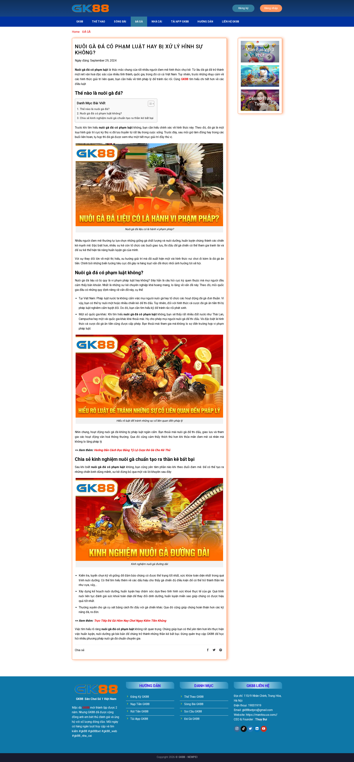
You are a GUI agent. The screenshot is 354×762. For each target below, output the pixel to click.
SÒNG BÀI (120, 21)
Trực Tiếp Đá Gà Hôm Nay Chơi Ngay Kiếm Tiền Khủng (130, 620)
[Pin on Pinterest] (220, 650)
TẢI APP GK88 (180, 21)
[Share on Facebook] (207, 650)
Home (76, 32)
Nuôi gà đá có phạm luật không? (101, 113)
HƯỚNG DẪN (205, 21)
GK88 (79, 21)
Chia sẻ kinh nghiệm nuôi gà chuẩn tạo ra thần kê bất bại (116, 118)
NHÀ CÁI (157, 21)
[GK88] (90, 8)
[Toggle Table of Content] (149, 104)
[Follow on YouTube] (264, 729)
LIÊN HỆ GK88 (230, 21)
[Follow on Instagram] (237, 729)
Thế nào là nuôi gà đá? (95, 109)
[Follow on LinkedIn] (257, 729)
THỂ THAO (98, 21)
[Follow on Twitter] (250, 729)
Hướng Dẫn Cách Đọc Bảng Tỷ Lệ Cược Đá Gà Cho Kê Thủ (132, 450)
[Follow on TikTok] (244, 729)
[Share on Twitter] (214, 650)
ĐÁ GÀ (139, 21)
